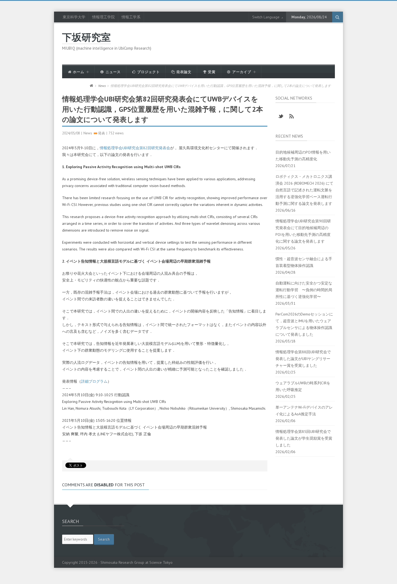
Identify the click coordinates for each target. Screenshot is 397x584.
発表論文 (183, 72)
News (102, 86)
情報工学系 (131, 17)
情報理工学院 (103, 17)
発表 (101, 133)
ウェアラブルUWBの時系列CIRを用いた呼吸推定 (302, 386)
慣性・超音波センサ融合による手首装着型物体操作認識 (303, 262)
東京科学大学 (74, 17)
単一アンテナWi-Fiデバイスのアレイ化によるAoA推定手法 (304, 410)
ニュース (113, 72)
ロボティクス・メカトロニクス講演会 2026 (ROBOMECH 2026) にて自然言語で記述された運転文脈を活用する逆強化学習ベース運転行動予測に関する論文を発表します (304, 190)
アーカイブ (241, 72)
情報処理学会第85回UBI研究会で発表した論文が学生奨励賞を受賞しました (303, 438)
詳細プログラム (94, 381)
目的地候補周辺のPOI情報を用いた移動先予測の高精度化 (303, 155)
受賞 (211, 72)
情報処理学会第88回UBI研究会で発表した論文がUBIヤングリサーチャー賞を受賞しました (303, 358)
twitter (280, 116)
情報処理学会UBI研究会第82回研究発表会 (135, 147)
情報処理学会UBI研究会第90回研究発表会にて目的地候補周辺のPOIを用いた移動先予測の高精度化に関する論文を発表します (303, 231)
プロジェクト (148, 72)
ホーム (78, 72)
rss (291, 116)
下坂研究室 (86, 37)
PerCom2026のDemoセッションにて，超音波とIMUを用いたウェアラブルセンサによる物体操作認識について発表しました (304, 324)
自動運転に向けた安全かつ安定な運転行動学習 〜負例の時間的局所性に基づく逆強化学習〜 (303, 290)
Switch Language (266, 17)
